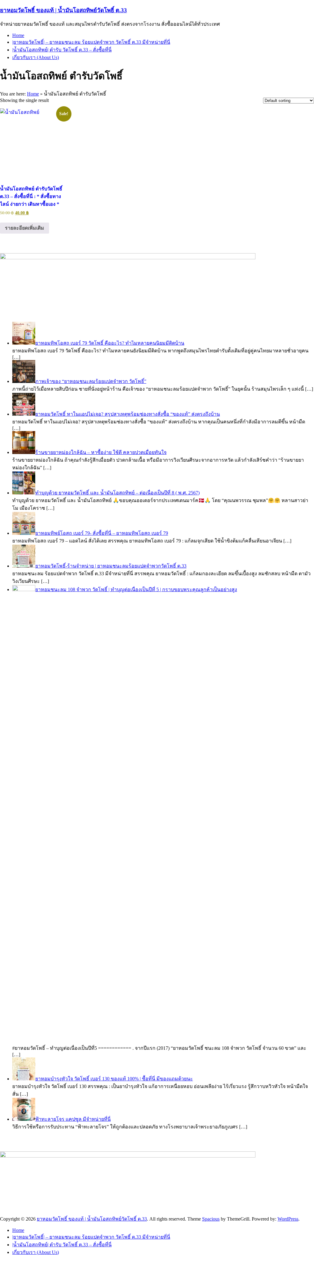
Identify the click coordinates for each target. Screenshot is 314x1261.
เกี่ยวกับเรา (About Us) (35, 57)
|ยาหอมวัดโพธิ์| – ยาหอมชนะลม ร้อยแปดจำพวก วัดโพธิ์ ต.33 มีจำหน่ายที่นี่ (91, 42)
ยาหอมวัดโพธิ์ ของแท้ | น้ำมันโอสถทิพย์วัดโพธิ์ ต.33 (63, 10)
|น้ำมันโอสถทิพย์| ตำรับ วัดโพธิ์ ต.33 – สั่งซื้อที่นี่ (62, 49)
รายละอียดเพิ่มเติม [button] (24, 228)
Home (18, 35)
